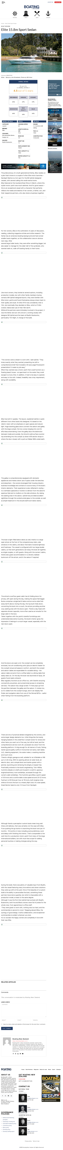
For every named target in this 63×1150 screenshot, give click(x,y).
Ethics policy (6, 1127)
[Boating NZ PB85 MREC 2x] (55, 91)
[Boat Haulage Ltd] (55, 120)
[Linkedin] (18, 1053)
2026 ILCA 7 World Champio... (54, 167)
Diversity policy (6, 1129)
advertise (50, 2)
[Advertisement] (23, 967)
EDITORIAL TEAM (24, 1089)
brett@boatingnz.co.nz (32, 1122)
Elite (3, 130)
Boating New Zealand (21, 1039)
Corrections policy (7, 1125)
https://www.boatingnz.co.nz (20, 1041)
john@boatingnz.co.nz (32, 1098)
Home (2, 23)
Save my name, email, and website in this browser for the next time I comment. (24, 1024)
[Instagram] (15, 1053)
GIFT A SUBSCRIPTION (25, 1081)
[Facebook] (13, 1053)
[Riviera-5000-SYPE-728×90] (23, 170)
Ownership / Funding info (9, 1121)
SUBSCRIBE (22, 1079)
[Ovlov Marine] (55, 146)
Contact (21, 1091)
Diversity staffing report (8, 1131)
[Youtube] (22, 1053)
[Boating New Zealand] (7, 1046)
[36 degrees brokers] (55, 133)
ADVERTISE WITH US (25, 1115)
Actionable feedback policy (9, 1123)
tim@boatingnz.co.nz (32, 1131)
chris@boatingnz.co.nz (32, 1109)
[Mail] (20, 1053)
